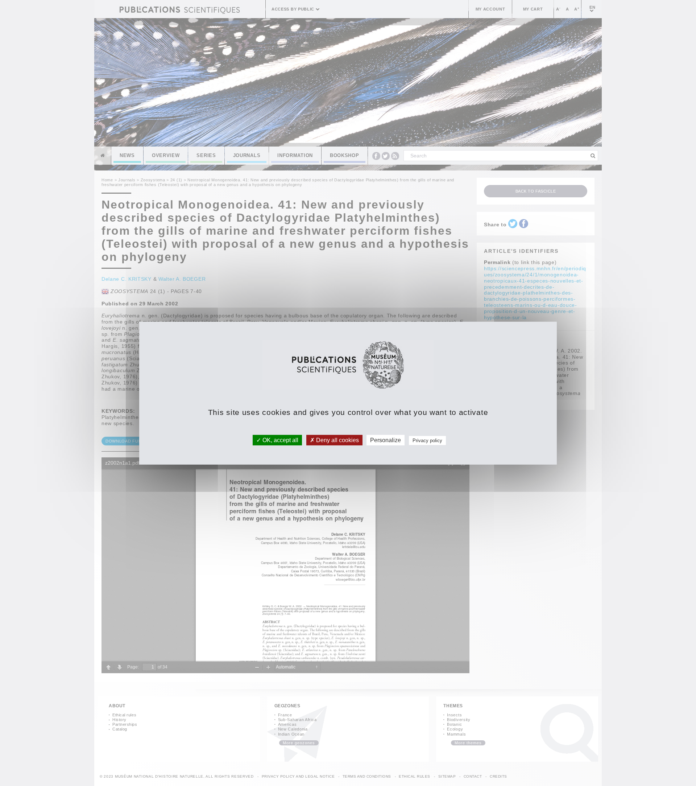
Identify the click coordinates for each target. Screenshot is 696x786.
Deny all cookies (337, 440)
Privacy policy (427, 440)
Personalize (385, 440)
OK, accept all (279, 440)
